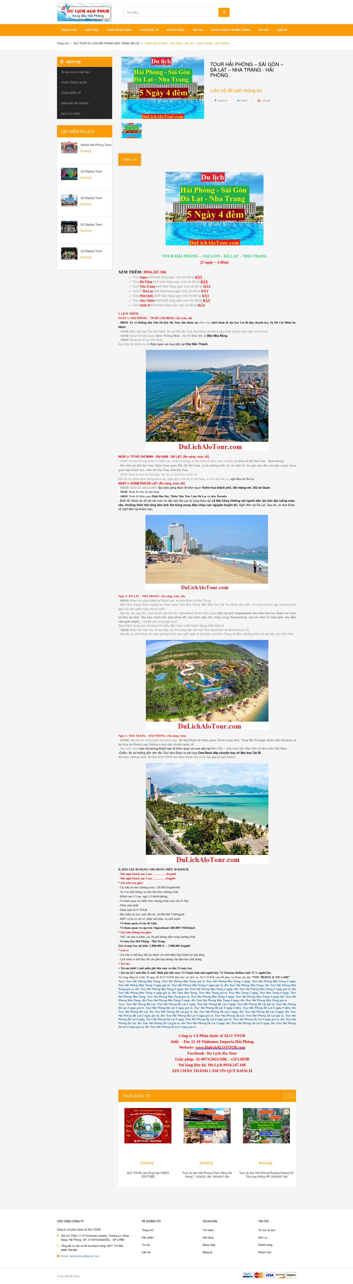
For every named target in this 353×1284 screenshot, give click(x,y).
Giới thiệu (92, 29)
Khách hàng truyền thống (230, 29)
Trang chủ (69, 29)
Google (267, 100)
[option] (131, 130)
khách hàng (176, 29)
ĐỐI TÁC (198, 29)
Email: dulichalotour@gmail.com (80, 1256)
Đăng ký (207, 1252)
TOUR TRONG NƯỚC (119, 29)
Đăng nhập (209, 1245)
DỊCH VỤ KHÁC (70, 114)
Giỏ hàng (208, 1237)
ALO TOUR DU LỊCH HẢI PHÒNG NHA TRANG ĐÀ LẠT (107, 43)
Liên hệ (282, 29)
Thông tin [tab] (129, 159)
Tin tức (146, 1245)
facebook (222, 100)
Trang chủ (147, 1230)
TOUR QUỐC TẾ (149, 29)
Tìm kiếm (208, 1230)
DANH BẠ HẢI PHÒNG (74, 103)
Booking (147, 1163)
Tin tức (263, 29)
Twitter (244, 100)
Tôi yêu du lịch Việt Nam (75, 72)
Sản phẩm (148, 1237)
